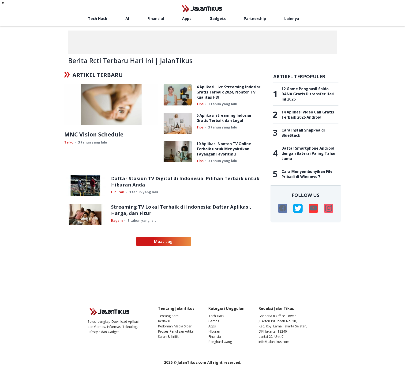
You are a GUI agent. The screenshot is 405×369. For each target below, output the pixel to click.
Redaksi (164, 321)
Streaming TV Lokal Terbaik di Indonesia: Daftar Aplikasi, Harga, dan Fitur (181, 210)
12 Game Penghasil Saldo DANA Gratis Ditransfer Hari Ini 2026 (307, 94)
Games (213, 321)
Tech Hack (97, 18)
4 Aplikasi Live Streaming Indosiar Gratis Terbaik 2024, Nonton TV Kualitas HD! (228, 92)
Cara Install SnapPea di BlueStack (303, 133)
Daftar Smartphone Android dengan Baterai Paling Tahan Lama (309, 153)
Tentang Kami (168, 316)
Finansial (155, 18)
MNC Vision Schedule (94, 134)
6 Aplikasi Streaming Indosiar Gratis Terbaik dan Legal (224, 118)
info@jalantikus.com (274, 341)
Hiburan (117, 192)
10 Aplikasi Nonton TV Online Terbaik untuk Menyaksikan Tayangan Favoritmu (223, 149)
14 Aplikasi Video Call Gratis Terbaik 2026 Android (307, 114)
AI (127, 18)
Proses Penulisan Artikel (176, 331)
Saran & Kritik (168, 336)
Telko (68, 142)
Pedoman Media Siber (174, 326)
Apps (186, 18)
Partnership (255, 18)
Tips (199, 104)
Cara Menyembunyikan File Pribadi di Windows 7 (307, 174)
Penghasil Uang (220, 341)
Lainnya (291, 18)
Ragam (117, 220)
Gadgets (218, 18)
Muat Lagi (163, 241)
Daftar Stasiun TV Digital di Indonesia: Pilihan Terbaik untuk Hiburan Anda (185, 181)
